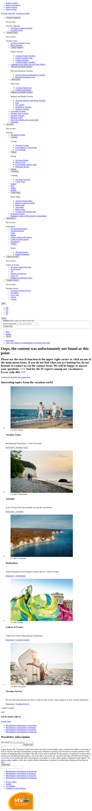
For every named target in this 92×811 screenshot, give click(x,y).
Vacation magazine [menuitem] (13, 18)
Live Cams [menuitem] (15, 295)
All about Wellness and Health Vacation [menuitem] (30, 101)
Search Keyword (9, 324)
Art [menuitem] (12, 271)
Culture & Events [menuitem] (13, 257)
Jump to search (11, 7)
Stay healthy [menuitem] (20, 105)
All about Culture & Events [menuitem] (21, 267)
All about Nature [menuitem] (21, 252)
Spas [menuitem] (17, 103)
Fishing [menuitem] (13, 169)
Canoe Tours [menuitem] (20, 182)
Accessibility (10, 786)
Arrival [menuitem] (13, 297)
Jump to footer (11, 9)
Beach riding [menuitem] (20, 209)
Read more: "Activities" (15, 512)
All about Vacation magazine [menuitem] (21, 28)
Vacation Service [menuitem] (12, 280)
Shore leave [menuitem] (16, 79)
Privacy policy (11, 782)
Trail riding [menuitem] (19, 207)
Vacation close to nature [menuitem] (20, 113)
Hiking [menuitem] (14, 152)
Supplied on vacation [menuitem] (23, 107)
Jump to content (12, 3)
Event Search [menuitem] (16, 269)
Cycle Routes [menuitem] (20, 150)
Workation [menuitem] (14, 122)
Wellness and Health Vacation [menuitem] (22, 92)
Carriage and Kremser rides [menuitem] (25, 212)
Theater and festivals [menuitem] (18, 274)
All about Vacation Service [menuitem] (21, 291)
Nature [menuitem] (14, 244)
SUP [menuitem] (12, 186)
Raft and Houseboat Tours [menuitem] (25, 77)
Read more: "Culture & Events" (18, 640)
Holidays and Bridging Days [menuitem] (21, 278)
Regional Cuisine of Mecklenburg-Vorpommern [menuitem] (29, 216)
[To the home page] (15, 13)
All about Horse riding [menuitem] (23, 201)
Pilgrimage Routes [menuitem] (22, 167)
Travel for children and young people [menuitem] (25, 120)
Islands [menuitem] (13, 235)
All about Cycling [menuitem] (22, 145)
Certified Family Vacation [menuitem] (25, 62)
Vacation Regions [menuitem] (17, 231)
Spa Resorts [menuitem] (15, 242)
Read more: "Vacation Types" (17, 447)
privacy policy (6, 760)
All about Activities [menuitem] (18, 135)
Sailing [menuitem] (13, 188)
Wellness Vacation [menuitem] (22, 109)
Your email (6, 742)
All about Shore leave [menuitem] (23, 88)
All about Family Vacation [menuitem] (25, 56)
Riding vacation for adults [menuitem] (25, 203)
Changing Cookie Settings (16, 788)
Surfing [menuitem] (13, 184)
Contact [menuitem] (13, 299)
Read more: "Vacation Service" (17, 704)
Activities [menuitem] (10, 124)
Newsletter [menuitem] (15, 293)
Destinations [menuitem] (11, 218)
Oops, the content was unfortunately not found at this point (28, 343)
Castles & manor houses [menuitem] (20, 239)
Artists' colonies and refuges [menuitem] (21, 237)
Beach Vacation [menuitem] (16, 45)
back (3, 303)
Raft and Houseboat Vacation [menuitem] (22, 67)
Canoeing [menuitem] (15, 171)
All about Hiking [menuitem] (21, 160)
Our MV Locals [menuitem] (17, 30)
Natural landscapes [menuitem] (22, 254)
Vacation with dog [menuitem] (17, 116)
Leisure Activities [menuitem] (22, 60)
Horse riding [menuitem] (16, 193)
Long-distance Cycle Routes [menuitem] (26, 148)
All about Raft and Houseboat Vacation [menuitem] (30, 75)
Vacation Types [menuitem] (12, 33)
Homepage (10, 341)
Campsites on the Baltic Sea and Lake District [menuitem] (28, 64)
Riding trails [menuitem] (20, 205)
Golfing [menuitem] (13, 190)
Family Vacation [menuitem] (17, 47)
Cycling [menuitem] (14, 137)
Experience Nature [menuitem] (18, 214)
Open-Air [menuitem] (14, 276)
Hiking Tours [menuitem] (20, 162)
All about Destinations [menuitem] (19, 229)
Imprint (8, 784)
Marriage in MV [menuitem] (17, 118)
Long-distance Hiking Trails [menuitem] (26, 165)
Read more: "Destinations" (16, 576)
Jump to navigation (13, 5)
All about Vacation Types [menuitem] (20, 43)
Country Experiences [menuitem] (23, 90)
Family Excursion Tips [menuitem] (23, 58)
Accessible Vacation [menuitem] (18, 111)
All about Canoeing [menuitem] (22, 179)
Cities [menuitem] (13, 233)
